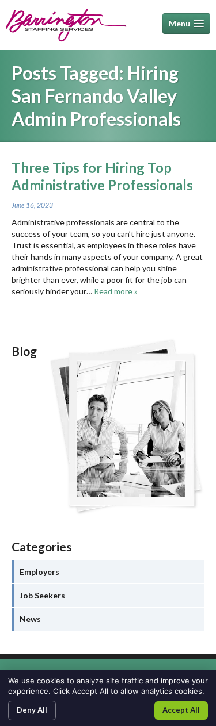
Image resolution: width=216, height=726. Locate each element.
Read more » (116, 291)
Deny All (32, 710)
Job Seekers (42, 595)
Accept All (181, 710)
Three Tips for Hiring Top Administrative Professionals (102, 176)
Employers (39, 572)
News (30, 619)
